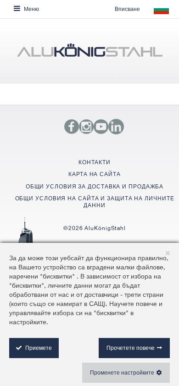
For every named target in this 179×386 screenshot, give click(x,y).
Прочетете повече (130, 347)
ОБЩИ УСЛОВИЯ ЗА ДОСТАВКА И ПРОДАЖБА (95, 186)
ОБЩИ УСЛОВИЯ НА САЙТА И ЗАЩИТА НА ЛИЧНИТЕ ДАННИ (94, 201)
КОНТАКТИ (94, 162)
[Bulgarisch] (89, 53)
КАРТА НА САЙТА (94, 174)
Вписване (127, 8)
